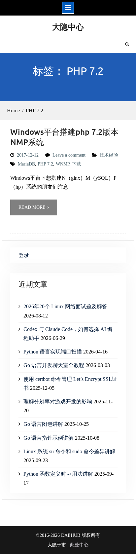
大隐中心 (68, 26)
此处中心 (79, 544)
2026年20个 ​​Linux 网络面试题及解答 (65, 306)
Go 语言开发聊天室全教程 (53, 365)
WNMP (62, 164)
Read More (32, 207)
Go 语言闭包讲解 (43, 424)
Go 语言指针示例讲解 (48, 438)
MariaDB (26, 164)
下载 (76, 164)
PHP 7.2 (45, 164)
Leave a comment (68, 155)
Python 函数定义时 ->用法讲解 (58, 474)
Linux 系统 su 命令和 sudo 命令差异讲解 (69, 451)
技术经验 (109, 155)
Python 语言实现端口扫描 (52, 351)
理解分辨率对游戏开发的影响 (57, 401)
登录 (23, 255)
